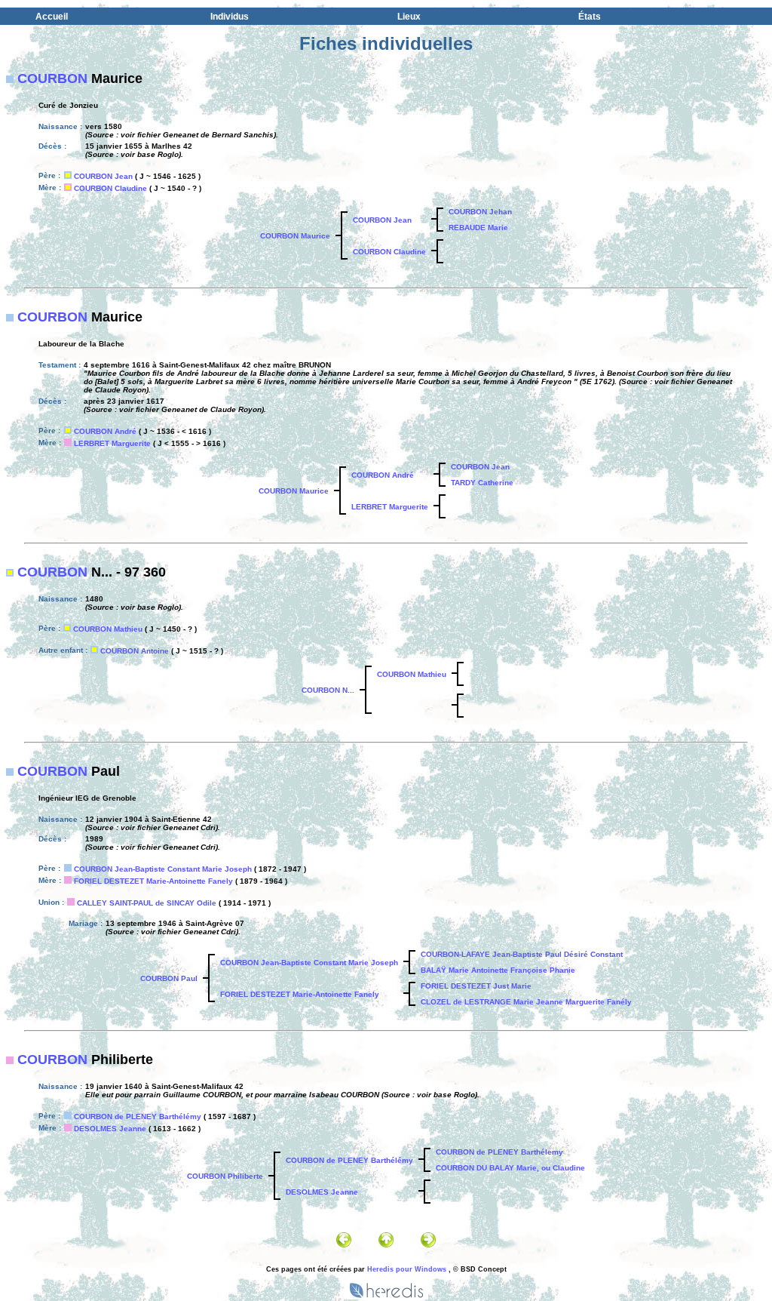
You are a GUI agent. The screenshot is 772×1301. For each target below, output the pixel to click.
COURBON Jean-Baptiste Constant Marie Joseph (163, 869)
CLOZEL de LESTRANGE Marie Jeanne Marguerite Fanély (526, 1002)
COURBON (52, 78)
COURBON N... (328, 690)
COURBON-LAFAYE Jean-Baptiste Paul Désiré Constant (522, 954)
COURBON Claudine (110, 188)
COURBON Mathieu (107, 629)
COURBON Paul (169, 978)
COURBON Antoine (134, 651)
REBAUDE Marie (478, 227)
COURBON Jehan (480, 212)
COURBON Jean (103, 176)
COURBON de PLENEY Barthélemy (499, 1152)
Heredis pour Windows (406, 1269)
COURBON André (105, 431)
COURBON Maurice (295, 236)
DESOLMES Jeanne (110, 1128)
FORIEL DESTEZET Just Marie (476, 986)
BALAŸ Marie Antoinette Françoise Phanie (498, 970)
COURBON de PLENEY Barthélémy (137, 1116)
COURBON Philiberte (225, 1176)
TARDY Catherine (482, 482)
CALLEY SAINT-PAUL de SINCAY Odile (146, 903)
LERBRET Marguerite (112, 443)
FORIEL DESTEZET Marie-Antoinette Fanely (153, 881)
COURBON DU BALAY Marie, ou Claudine (510, 1168)
